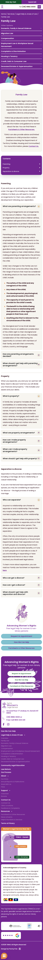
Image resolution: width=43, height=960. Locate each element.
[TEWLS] (2, 8)
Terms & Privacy (8, 823)
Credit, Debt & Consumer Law (14, 61)
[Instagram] (8, 724)
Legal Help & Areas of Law (26, 14)
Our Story (4, 779)
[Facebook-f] (3, 724)
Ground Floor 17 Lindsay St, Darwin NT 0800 (22, 712)
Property (6, 168)
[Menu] (39, 6)
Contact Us (5, 800)
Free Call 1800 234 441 (15, 720)
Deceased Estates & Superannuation (16, 66)
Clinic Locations (7, 805)
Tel (27, 7)
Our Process (6, 772)
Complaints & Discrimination (13, 51)
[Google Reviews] (11, 935)
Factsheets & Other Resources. (21, 129)
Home (3, 14)
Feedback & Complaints (10, 808)
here (5, 570)
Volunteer (5, 793)
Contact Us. (34, 146)
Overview (4, 738)
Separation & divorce (11, 171)
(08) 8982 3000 (13, 717)
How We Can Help (8, 731)
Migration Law (7, 33)
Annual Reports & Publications (12, 781)
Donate (4, 796)
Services (11, 14)
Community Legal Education (13, 765)
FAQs (3, 787)
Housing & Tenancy (9, 56)
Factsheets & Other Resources (13, 814)
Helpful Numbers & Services (11, 820)
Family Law (5, 741)
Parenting (6, 164)
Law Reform (6, 769)
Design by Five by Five (9, 949)
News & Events (6, 817)
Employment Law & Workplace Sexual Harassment (17, 45)
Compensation (7, 38)
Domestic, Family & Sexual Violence (16, 28)
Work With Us (6, 784)
